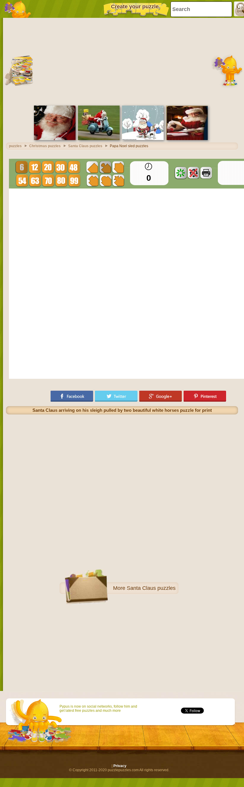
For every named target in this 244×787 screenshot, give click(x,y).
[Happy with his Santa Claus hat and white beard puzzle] (55, 139)
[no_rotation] (193, 173)
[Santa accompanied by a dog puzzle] (143, 139)
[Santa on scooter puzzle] (99, 139)
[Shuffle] (181, 173)
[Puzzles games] (17, 9)
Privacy (119, 766)
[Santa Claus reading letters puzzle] (187, 139)
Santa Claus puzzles (151, 588)
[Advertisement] (122, 61)
